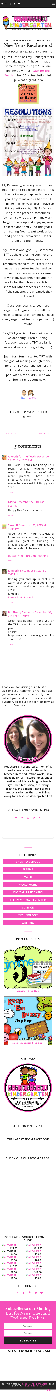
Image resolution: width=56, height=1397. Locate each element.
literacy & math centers (28, 900)
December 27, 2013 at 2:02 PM (29, 458)
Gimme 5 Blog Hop (28, 991)
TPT (47, 40)
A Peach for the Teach (22, 456)
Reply (10, 492)
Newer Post (11, 433)
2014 (8, 40)
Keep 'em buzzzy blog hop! (28, 1043)
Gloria (12, 502)
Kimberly (13, 570)
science (28, 907)
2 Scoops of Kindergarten (34, 1384)
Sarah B (13, 525)
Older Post (45, 433)
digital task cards (28, 892)
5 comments (44, 51)
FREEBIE (28, 869)
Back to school (28, 861)
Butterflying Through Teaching (28, 555)
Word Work (28, 884)
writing (28, 923)
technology (28, 915)
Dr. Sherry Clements (21, 612)
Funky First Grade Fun (22, 597)
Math (28, 877)
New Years (19, 40)
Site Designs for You (33, 1386)
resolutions (35, 40)
